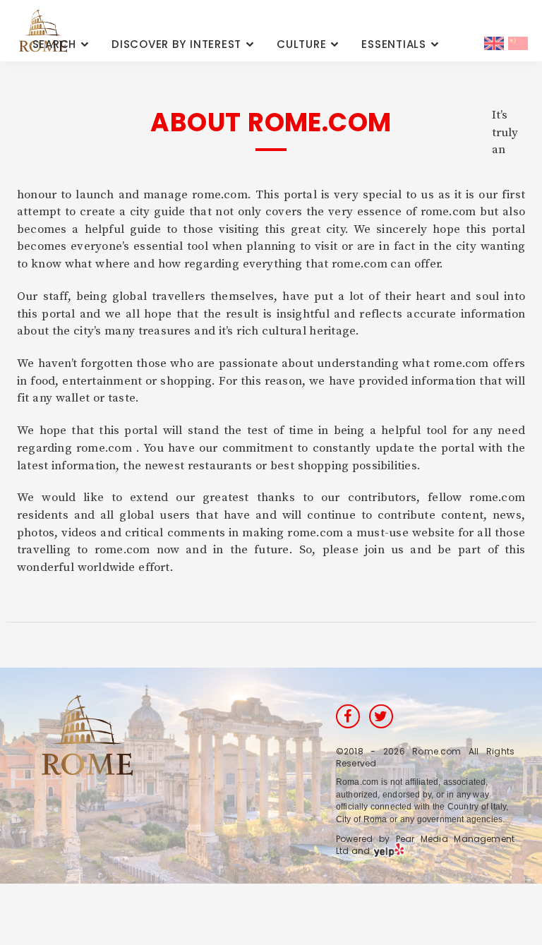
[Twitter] (381, 716)
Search (54, 44)
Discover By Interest (176, 44)
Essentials (393, 44)
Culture (301, 44)
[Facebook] (348, 716)
